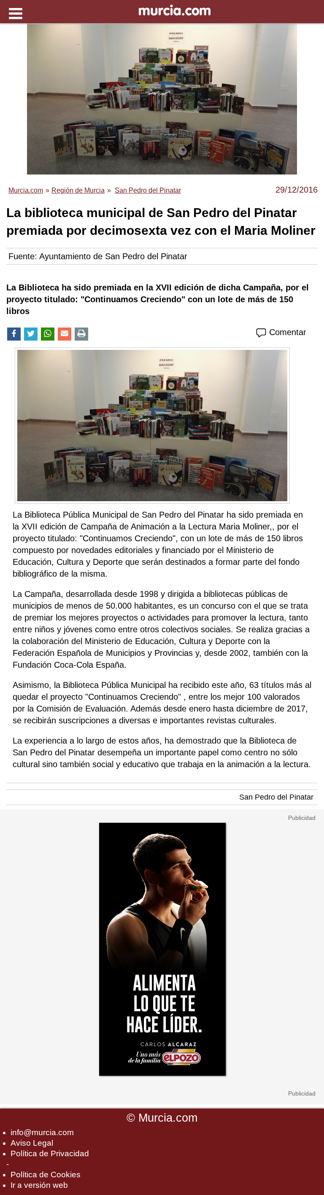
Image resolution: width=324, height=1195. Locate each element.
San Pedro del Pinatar (276, 797)
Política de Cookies (46, 1174)
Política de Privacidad (50, 1153)
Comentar (286, 332)
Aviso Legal (32, 1143)
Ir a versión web (39, 1185)
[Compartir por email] (64, 334)
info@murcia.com (42, 1132)
